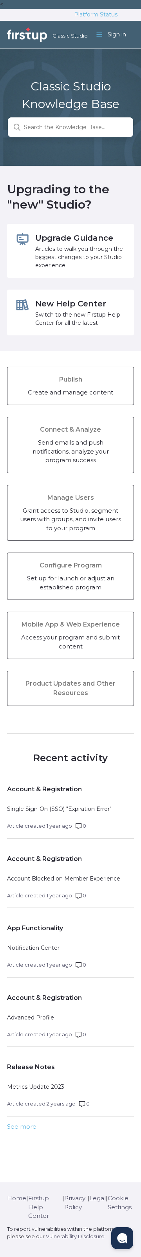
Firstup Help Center (38, 1206)
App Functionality (35, 928)
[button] (122, 1238)
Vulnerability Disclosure (75, 1236)
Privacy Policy (74, 1202)
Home (16, 1198)
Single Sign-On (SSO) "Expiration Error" (59, 808)
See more (21, 1126)
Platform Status (96, 14)
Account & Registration (44, 789)
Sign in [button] (117, 34)
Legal (97, 1198)
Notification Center (33, 947)
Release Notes (31, 1067)
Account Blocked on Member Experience (63, 878)
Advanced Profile (30, 1017)
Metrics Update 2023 (35, 1086)
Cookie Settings (120, 1202)
